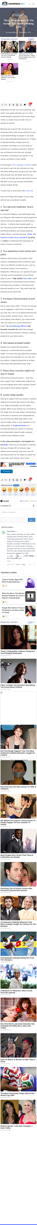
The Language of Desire (21, 165)
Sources (7, 471)
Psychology (18, 15)
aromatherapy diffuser (18, 326)
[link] (6, 445)
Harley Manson (12, 32)
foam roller (27, 278)
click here (29, 191)
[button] (33, 4)
